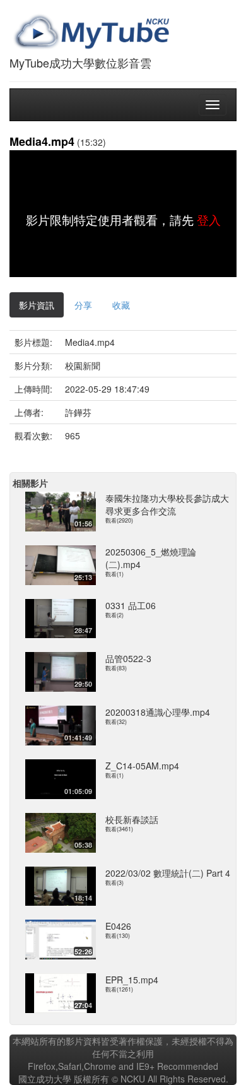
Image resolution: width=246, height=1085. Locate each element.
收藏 (121, 305)
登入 (209, 219)
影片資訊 (36, 305)
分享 (83, 305)
